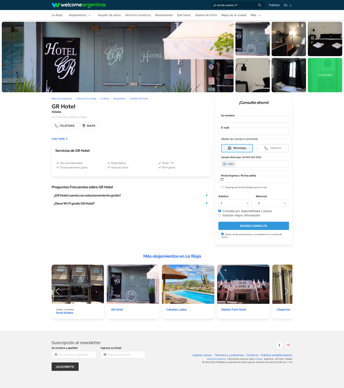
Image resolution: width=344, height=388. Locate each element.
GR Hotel (117, 309)
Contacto (252, 355)
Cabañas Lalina (176, 309)
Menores (261, 196)
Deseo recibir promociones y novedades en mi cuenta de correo (251, 235)
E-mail (225, 127)
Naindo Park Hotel (233, 309)
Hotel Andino (64, 313)
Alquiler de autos (109, 15)
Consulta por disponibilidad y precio (247, 211)
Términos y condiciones (229, 355)
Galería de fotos (206, 15)
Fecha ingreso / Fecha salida (238, 175)
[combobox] (228, 164)
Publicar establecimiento (276, 355)
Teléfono (275, 148)
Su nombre (228, 115)
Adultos (223, 196)
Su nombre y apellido (65, 347)
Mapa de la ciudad (233, 15)
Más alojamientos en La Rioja (172, 256)
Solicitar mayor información (241, 215)
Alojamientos (77, 15)
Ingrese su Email (111, 347)
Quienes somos (202, 355)
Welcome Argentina (216, 359)
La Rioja (57, 15)
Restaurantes (164, 15)
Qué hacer (184, 15)
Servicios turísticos (138, 15)
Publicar (274, 5)
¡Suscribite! (65, 367)
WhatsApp (239, 148)
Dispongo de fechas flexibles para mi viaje (245, 187)
